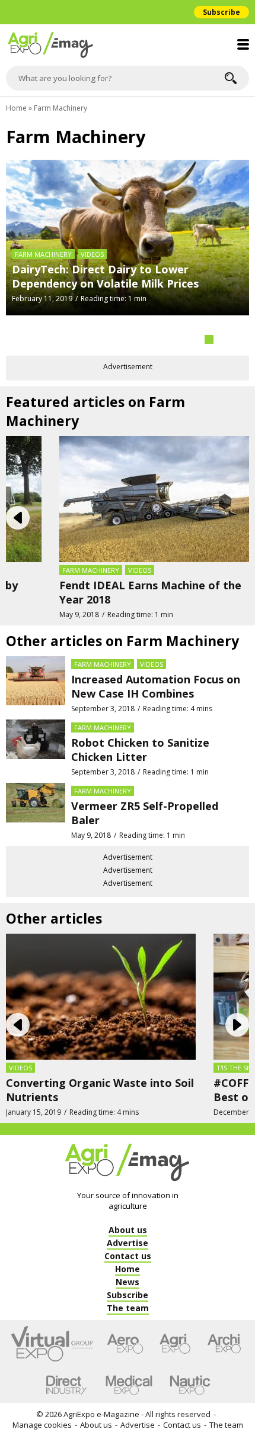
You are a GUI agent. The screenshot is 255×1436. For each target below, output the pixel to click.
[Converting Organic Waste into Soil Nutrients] (101, 995)
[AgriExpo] (174, 1344)
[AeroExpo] (125, 1344)
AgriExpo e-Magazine (101, 1414)
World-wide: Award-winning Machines (111, 318)
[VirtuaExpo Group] (52, 1343)
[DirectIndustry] (66, 1385)
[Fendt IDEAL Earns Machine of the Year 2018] (154, 498)
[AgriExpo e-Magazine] (127, 45)
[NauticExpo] (189, 1385)
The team (226, 1424)
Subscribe (221, 12)
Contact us (182, 1424)
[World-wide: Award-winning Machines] (127, 253)
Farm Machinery (43, 302)
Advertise (137, 1424)
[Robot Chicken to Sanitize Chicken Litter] (35, 748)
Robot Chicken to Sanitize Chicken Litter (140, 749)
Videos (139, 570)
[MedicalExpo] (129, 1385)
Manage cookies (42, 1424)
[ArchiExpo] (224, 1344)
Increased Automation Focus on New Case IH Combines (155, 686)
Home (16, 108)
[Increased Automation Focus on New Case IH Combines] (35, 685)
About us (96, 1424)
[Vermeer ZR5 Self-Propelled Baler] (35, 811)
